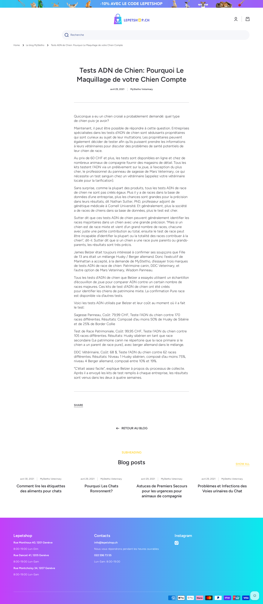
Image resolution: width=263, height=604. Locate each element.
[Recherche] (65, 35)
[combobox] (156, 35)
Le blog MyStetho (35, 45)
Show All (243, 464)
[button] (248, 19)
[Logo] (131, 18)
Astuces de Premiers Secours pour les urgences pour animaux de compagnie (162, 491)
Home (16, 45)
